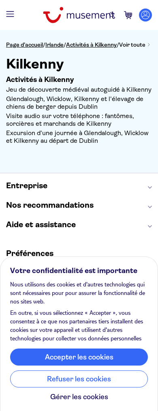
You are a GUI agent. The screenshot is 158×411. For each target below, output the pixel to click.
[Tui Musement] (79, 15)
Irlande (54, 44)
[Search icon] (112, 15)
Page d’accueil (24, 44)
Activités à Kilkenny (91, 44)
